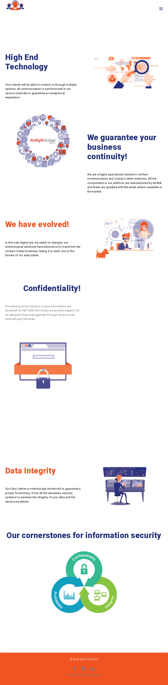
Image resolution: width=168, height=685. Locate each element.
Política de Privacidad (84, 675)
